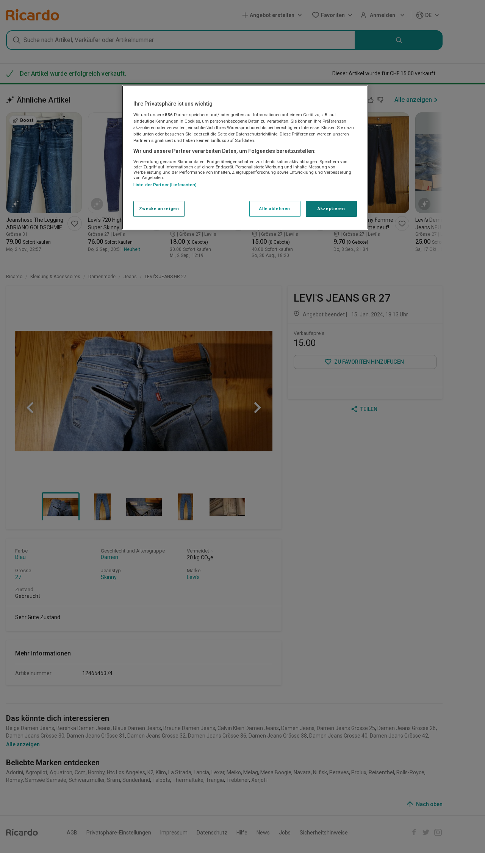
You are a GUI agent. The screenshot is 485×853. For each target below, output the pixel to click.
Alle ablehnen (274, 208)
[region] (245, 157)
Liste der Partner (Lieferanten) (165, 184)
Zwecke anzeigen (159, 208)
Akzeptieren (331, 208)
